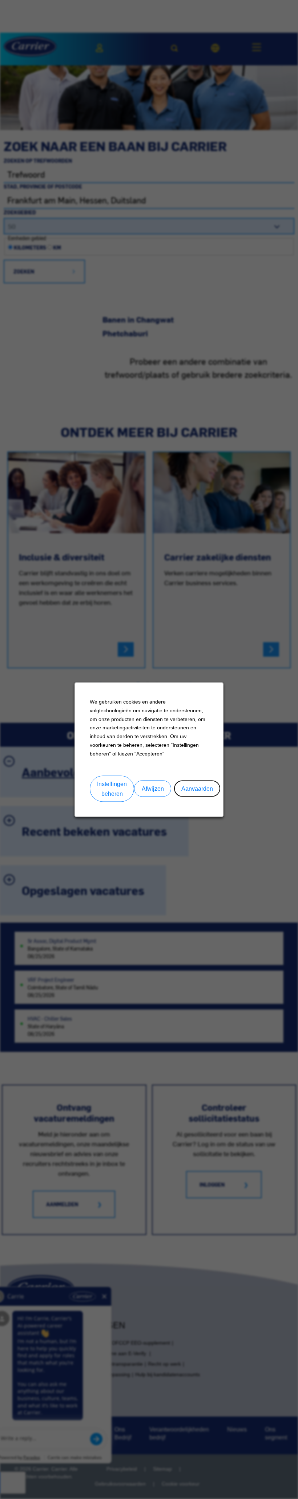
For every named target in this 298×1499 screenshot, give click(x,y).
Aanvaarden (197, 788)
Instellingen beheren (112, 789)
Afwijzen (153, 788)
